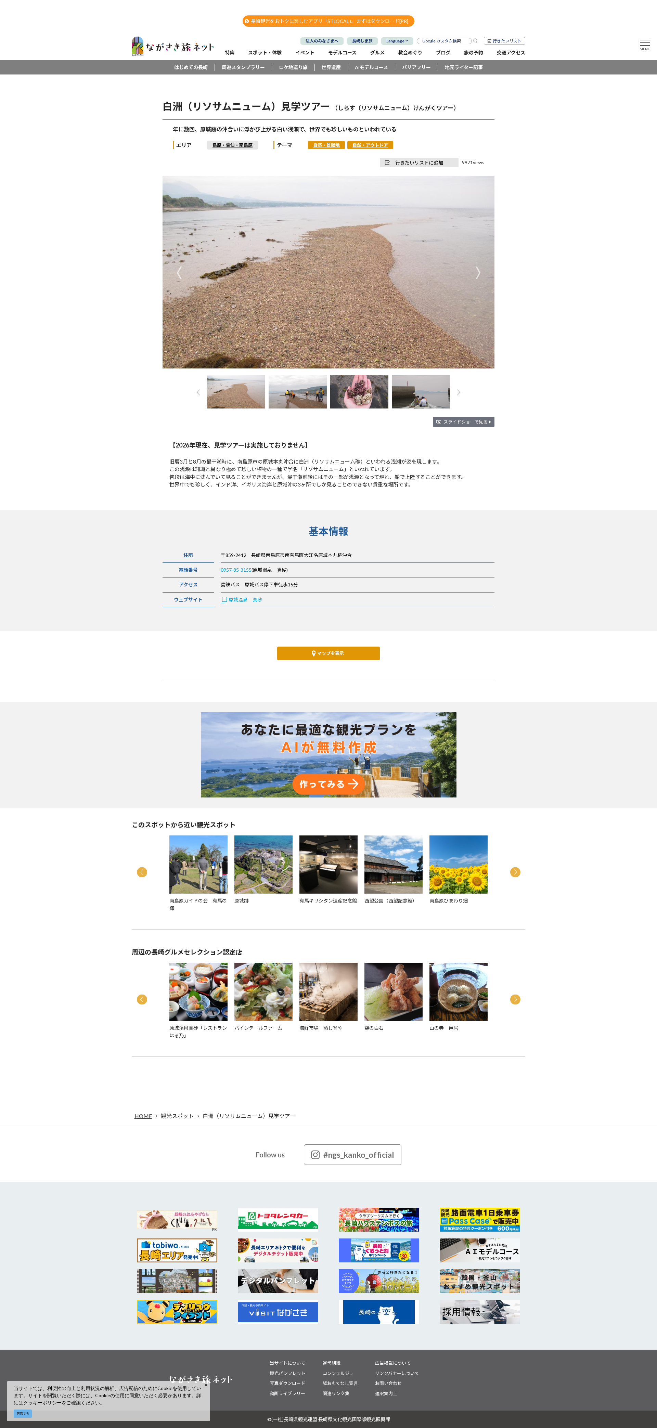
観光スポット (177, 1116)
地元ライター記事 (464, 67)
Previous (179, 272)
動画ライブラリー (287, 1393)
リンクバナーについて (397, 1373)
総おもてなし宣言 (340, 1383)
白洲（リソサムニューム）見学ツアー (249, 1116)
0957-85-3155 (236, 570)
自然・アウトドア (370, 145)
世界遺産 (331, 67)
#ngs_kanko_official (358, 1154)
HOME (143, 1116)
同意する (23, 1413)
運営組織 (331, 1363)
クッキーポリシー (42, 1402)
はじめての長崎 (191, 67)
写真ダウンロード (287, 1383)
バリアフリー (416, 67)
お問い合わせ (388, 1383)
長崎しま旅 (362, 40)
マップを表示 (330, 653)
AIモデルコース (371, 67)
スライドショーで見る (465, 422)
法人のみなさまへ (322, 40)
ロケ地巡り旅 (293, 67)
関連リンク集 (336, 1393)
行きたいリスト (507, 40)
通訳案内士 (386, 1393)
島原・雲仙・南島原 (232, 145)
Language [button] (395, 40)
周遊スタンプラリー (243, 67)
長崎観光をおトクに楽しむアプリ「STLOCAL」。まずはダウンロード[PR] (329, 21)
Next (478, 272)
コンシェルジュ (338, 1373)
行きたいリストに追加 (419, 163)
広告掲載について (393, 1363)
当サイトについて (287, 1363)
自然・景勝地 (326, 145)
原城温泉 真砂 (245, 599)
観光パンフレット (288, 1373)
